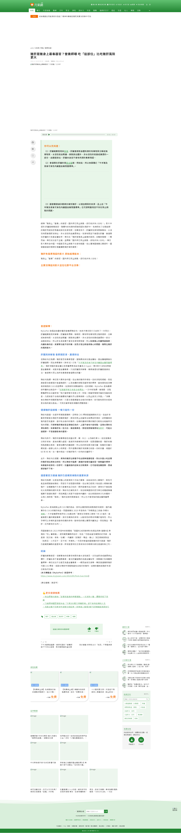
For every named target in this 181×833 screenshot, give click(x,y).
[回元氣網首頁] (39, 4)
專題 (132, 10)
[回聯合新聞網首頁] (32, 5)
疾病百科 (92, 820)
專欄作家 (112, 820)
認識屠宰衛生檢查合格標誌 (71, 389)
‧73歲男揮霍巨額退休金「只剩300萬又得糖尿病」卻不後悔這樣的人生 (74, 603)
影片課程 (35, 685)
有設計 (119, 4)
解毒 (66, 151)
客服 (68, 826)
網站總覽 (122, 826)
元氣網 (37, 48)
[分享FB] (32, 142)
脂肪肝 (101, 428)
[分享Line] (32, 149)
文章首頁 (105, 820)
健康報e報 (80, 811)
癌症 (113, 10)
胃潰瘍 (140, 715)
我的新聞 (140, 4)
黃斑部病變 (128, 718)
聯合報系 (101, 826)
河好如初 (111, 4)
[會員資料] (147, 4)
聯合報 (94, 4)
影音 (67, 10)
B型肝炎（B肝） (130, 711)
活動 (139, 10)
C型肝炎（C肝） (130, 715)
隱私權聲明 (94, 826)
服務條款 (81, 826)
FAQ (65, 826)
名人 (126, 10)
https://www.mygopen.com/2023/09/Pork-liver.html (65, 575)
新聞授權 (74, 826)
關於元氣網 (69, 820)
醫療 (55, 10)
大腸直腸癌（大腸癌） (132, 703)
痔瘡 (143, 703)
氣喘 (136, 718)
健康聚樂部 (77, 820)
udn (31, 48)
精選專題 (85, 820)
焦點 (32, 10)
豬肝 (46, 616)
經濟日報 (103, 4)
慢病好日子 (104, 10)
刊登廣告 (59, 826)
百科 (61, 10)
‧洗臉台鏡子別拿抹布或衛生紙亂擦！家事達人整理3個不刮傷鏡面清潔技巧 (76, 606)
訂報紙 (108, 826)
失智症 (143, 707)
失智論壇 (46, 10)
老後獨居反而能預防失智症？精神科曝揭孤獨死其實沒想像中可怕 (65, 16)
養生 (38, 10)
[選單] (150, 4)
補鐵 (43, 513)
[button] (149, 10)
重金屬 (69, 162)
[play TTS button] (49, 134)
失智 (88, 10)
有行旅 (126, 4)
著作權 (87, 826)
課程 (74, 10)
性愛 (119, 10)
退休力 (81, 10)
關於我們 (114, 826)
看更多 (147, 626)
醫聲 (95, 10)
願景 (133, 4)
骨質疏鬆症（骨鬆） (131, 707)
